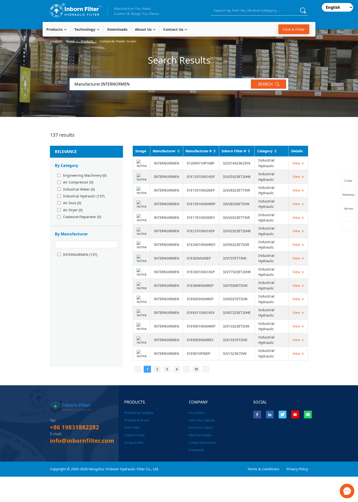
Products (87, 41)
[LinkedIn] (270, 414)
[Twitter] (282, 414)
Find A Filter (294, 29)
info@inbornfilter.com (82, 440)
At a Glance (196, 413)
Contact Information (202, 443)
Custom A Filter (134, 435)
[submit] (303, 10)
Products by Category (138, 413)
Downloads (196, 450)
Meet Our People (200, 435)
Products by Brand (136, 420)
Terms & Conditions (263, 469)
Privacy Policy (297, 469)
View (296, 163)
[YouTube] (295, 414)
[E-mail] (308, 414)
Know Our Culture (201, 427)
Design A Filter (134, 443)
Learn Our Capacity (202, 420)
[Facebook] (257, 414)
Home (70, 41)
